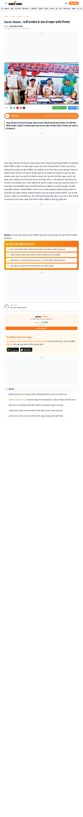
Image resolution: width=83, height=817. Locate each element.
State (13, 16)
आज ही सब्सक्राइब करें (42, 328)
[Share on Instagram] (21, 108)
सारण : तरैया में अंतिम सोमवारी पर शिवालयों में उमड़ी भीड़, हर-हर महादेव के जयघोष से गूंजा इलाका (37, 249)
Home (6, 16)
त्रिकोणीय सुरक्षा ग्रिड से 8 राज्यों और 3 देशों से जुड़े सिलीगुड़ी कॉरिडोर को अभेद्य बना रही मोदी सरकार (38, 394)
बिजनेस (46, 8)
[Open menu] (6, 3)
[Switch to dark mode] (66, 3)
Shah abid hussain (16, 26)
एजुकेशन (41, 8)
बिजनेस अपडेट (28, 341)
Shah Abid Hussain (20, 307)
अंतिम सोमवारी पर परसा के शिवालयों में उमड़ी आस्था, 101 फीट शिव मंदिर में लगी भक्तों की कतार (37, 260)
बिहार (12, 8)
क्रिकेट (39, 341)
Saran (27, 16)
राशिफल (74, 8)
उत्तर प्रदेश (18, 8)
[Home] (16, 3)
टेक (57, 8)
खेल (81, 8)
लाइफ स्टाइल (66, 8)
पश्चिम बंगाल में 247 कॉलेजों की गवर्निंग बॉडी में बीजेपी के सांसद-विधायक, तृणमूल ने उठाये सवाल (36, 405)
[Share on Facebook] (14, 108)
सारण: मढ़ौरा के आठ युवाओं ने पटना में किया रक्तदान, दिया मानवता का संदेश (31, 266)
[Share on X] (24, 108)
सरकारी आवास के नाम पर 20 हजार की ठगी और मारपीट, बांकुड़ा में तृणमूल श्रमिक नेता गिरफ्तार (36, 416)
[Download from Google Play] (13, 350)
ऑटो (60, 8)
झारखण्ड (7, 8)
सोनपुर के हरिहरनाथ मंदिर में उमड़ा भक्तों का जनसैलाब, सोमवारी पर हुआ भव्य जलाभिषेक (35, 255)
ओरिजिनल (34, 8)
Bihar (20, 16)
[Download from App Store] (26, 350)
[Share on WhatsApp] (11, 108)
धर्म (78, 8)
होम (2, 8)
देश (8, 341)
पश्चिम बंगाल (25, 8)
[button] (41, 83)
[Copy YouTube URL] (17, 108)
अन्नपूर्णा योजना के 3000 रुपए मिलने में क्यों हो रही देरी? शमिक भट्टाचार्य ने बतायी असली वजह (36, 410)
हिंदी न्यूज (10, 344)
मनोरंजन (52, 8)
